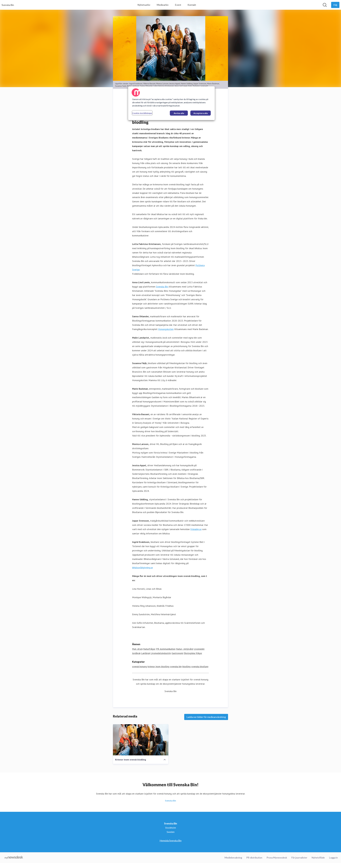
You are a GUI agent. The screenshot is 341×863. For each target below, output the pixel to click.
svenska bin (176, 666)
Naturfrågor (149, 648)
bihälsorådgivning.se (142, 567)
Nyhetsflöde (318, 857)
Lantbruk (145, 653)
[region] (171, 103)
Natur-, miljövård (184, 648)
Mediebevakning (233, 857)
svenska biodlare (199, 666)
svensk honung (139, 666)
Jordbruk (136, 653)
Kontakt (192, 4)
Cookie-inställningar (142, 113)
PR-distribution (254, 857)
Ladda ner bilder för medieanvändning (206, 716)
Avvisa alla (179, 113)
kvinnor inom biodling (158, 666)
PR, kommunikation (165, 648)
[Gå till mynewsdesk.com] (13, 858)
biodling (186, 666)
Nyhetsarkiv (143, 4)
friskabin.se (196, 529)
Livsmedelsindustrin (161, 653)
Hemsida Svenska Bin (171, 840)
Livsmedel (199, 648)
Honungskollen (166, 329)
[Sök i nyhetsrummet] (325, 5)
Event (178, 4)
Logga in (333, 857)
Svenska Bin (162, 286)
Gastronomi (177, 653)
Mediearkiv (163, 4)
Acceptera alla (200, 113)
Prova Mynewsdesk (277, 857)
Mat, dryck (137, 648)
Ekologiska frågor (193, 653)
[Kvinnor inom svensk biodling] (140, 739)
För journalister (299, 857)
